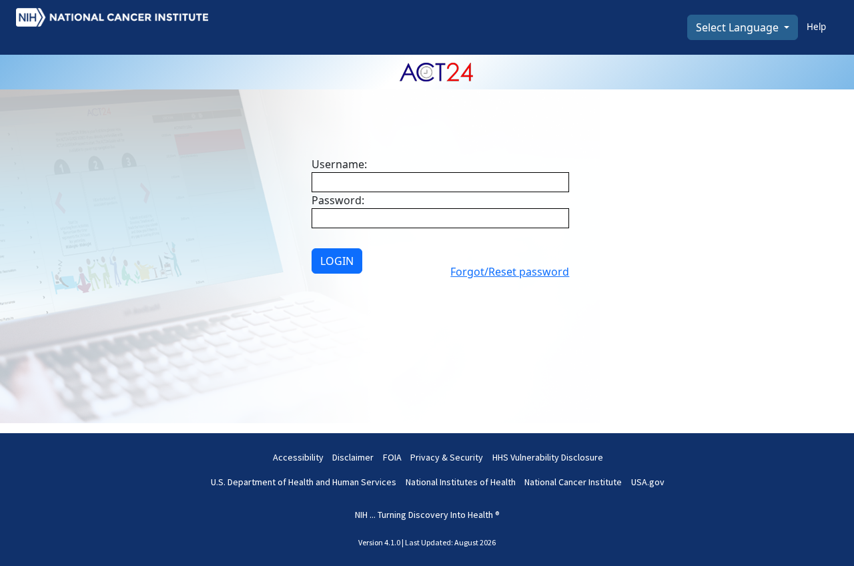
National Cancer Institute (573, 482)
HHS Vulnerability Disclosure (547, 457)
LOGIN (337, 261)
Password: (338, 200)
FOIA (392, 457)
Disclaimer (353, 457)
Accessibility (298, 457)
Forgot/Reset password (509, 271)
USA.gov (648, 482)
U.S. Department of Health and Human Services (303, 482)
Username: (339, 164)
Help (816, 27)
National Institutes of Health (461, 482)
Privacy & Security (446, 457)
